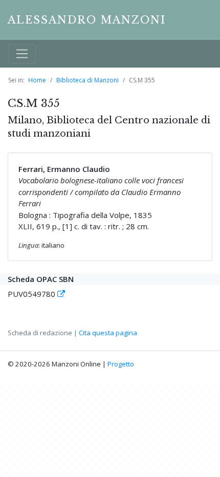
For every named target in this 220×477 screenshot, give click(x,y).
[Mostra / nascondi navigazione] (22, 53)
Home (37, 80)
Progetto (120, 363)
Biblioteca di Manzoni (87, 80)
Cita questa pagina (108, 332)
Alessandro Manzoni (87, 20)
